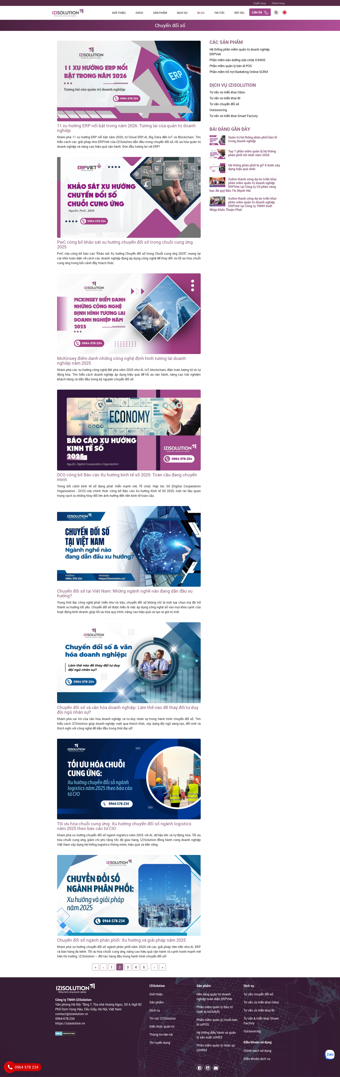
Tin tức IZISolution (162, 1018)
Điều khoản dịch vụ (257, 1059)
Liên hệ (258, 12)
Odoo (139, 13)
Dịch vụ (182, 13)
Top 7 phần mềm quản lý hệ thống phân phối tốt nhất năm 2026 (252, 153)
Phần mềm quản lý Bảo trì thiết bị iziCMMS (215, 1009)
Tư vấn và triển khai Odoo (227, 92)
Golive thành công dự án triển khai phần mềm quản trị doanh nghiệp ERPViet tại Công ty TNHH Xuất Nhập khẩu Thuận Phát (243, 204)
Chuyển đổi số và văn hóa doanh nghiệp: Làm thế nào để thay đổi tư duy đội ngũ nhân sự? (127, 709)
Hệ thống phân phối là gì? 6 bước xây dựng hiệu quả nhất (254, 167)
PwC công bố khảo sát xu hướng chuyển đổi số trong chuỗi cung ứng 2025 (125, 244)
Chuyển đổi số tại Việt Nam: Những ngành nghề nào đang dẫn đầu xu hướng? (125, 593)
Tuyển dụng (259, 3)
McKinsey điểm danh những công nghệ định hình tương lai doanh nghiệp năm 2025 (121, 360)
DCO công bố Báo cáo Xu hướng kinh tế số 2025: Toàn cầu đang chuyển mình (127, 477)
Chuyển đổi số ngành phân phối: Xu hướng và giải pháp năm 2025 (121, 940)
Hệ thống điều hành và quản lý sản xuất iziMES (216, 1034)
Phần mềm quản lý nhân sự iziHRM (216, 1047)
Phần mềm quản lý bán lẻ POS (231, 66)
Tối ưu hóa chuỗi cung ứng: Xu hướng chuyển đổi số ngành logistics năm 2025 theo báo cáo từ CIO (124, 826)
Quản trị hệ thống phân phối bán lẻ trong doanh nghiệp (252, 139)
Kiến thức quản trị (161, 1026)
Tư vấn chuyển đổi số (224, 104)
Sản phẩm (160, 13)
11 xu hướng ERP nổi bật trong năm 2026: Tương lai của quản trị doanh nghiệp (126, 128)
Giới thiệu (119, 13)
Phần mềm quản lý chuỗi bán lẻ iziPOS (217, 1022)
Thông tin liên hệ (161, 1034)
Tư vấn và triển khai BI (225, 98)
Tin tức (219, 13)
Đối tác (239, 13)
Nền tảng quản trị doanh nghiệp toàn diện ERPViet (214, 996)
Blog (200, 13)
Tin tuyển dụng (159, 1042)
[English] (284, 12)
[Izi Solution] (67, 12)
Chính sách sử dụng (257, 1050)
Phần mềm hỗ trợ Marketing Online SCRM (239, 72)
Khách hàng (278, 3)
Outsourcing (218, 110)
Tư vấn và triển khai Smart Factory (234, 116)
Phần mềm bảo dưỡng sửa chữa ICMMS (237, 60)
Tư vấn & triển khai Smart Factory (261, 1020)
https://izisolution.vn (70, 1023)
